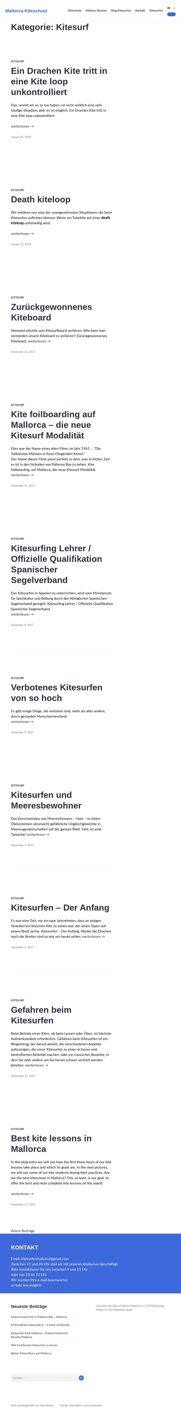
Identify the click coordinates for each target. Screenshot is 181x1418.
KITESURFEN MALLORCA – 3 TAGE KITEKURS (40, 1325)
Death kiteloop (41, 199)
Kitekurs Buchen (96, 10)
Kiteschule (74, 10)
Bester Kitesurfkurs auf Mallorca (31, 1353)
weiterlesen (22, 126)
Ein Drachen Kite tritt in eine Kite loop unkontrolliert (59, 81)
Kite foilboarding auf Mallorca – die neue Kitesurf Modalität (53, 424)
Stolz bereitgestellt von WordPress (32, 1405)
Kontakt (140, 10)
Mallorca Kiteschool (26, 10)
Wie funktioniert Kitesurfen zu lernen (34, 1345)
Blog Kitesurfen (121, 10)
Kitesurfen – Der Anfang (60, 907)
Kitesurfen (156, 10)
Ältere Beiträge (23, 1231)
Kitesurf (17, 61)
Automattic (96, 1405)
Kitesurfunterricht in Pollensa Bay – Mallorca (39, 1317)
